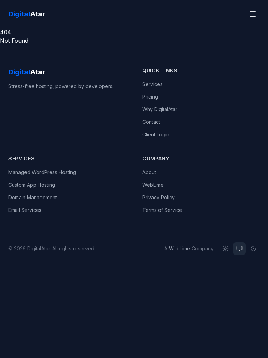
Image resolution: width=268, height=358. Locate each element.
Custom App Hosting (31, 185)
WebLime (153, 185)
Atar (26, 14)
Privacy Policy (158, 197)
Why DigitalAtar (159, 109)
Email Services (25, 210)
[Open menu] (253, 14)
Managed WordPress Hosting (42, 172)
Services (152, 84)
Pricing (150, 97)
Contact (151, 122)
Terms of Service (162, 210)
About (149, 172)
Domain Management (32, 197)
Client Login (155, 134)
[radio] (225, 248)
